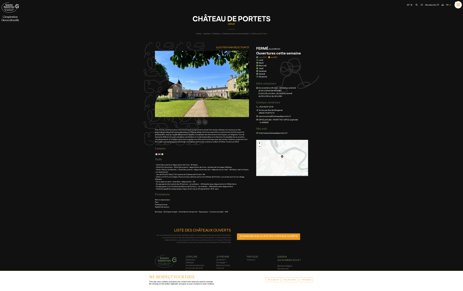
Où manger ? (221, 262)
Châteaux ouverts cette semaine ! (235, 34)
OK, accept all (273, 280)
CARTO (305, 175)
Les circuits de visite (194, 268)
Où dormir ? (221, 259)
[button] (282, 156)
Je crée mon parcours (195, 265)
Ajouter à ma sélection (231, 47)
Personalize (306, 280)
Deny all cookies (289, 280)
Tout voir (220, 268)
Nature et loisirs (223, 265)
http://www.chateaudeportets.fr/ (273, 133)
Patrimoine (190, 259)
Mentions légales (284, 266)
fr (447, 5)
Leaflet (288, 175)
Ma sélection (430, 5)
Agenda (282, 256)
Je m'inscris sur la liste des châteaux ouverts (268, 236)
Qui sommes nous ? (289, 260)
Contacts (251, 259)
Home (198, 34)
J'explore (206, 34)
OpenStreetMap (295, 175)
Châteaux (216, 34)
